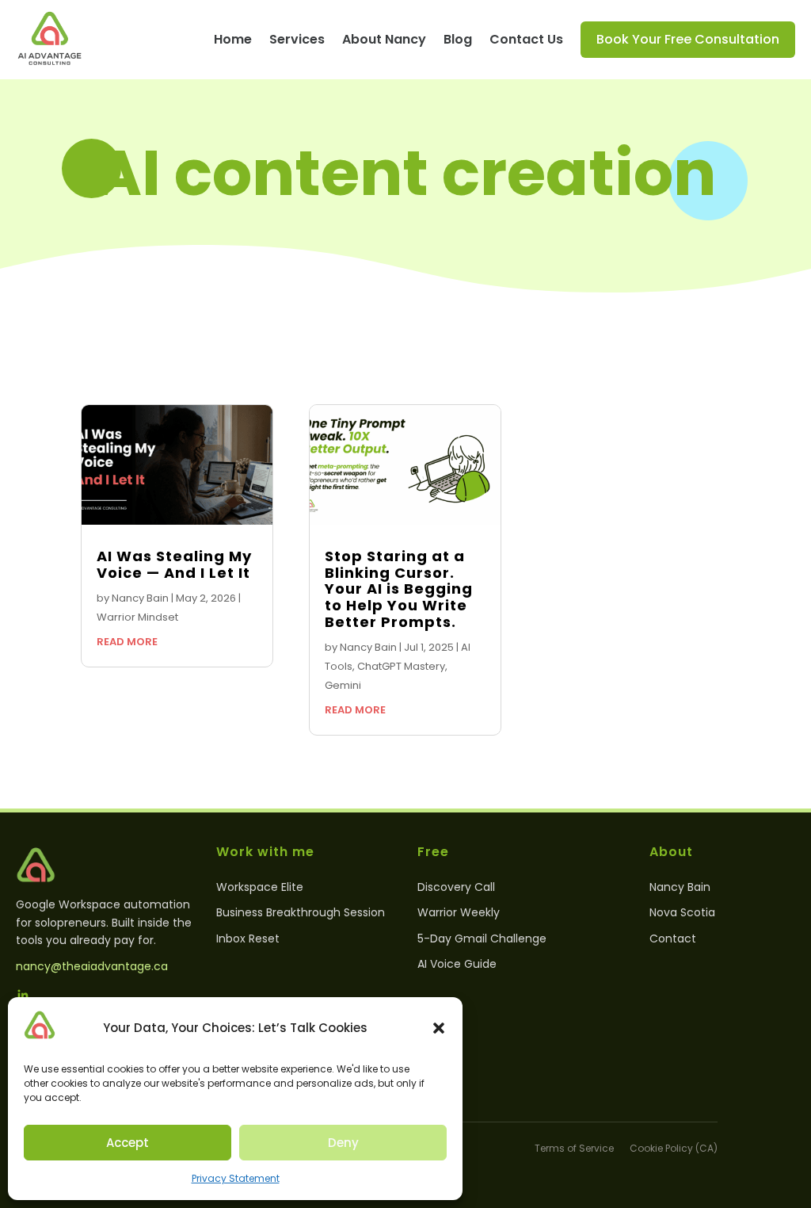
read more (127, 641)
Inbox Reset (248, 938)
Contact (672, 938)
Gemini (343, 685)
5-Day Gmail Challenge (481, 938)
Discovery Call (456, 887)
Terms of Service (574, 1148)
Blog (458, 39)
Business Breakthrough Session (300, 912)
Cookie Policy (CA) (674, 1148)
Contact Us (526, 39)
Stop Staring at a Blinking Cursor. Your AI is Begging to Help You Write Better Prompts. (399, 589)
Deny (343, 1142)
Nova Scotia (682, 912)
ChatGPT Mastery (401, 666)
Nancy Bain (140, 598)
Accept (127, 1142)
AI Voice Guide (457, 964)
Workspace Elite (259, 887)
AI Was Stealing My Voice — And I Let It (174, 564)
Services (297, 39)
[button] (439, 1028)
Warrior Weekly (458, 912)
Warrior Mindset (137, 617)
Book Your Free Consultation (687, 39)
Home (233, 39)
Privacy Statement (236, 1178)
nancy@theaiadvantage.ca (92, 966)
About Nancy (384, 39)
